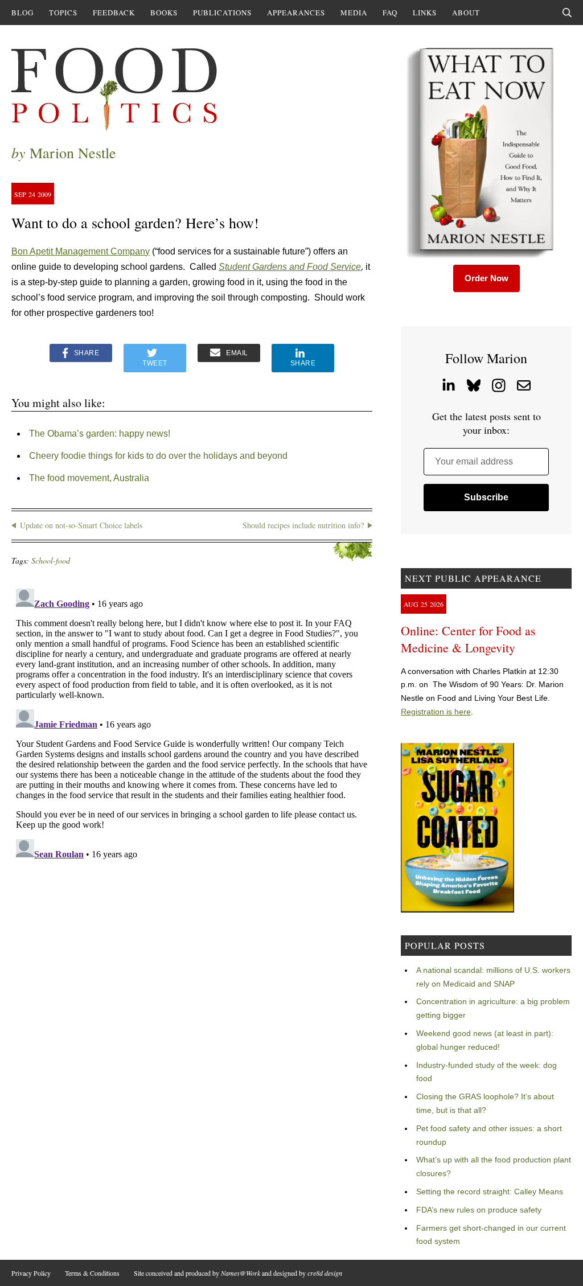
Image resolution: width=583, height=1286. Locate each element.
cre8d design (324, 1272)
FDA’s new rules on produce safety (478, 1209)
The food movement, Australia (89, 478)
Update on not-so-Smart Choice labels (81, 525)
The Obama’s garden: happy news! (99, 433)
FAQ (390, 12)
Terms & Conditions (92, 1272)
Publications (222, 12)
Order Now (486, 278)
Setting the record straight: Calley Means (489, 1191)
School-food (50, 560)
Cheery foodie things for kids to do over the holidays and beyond (158, 456)
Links (425, 12)
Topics (63, 12)
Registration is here (436, 711)
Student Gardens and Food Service (290, 267)
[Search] (567, 12)
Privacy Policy (31, 1272)
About (466, 12)
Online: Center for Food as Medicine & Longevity (468, 639)
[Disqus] (191, 726)
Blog (22, 12)
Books (164, 12)
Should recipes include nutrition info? (303, 525)
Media (353, 12)
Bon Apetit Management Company (80, 251)
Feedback (114, 12)
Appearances (296, 12)
